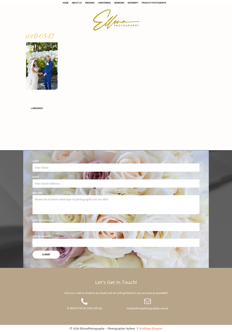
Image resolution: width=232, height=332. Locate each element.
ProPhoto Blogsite (150, 328)
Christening (104, 2)
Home (65, 2)
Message (37, 192)
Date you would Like (43, 220)
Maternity (133, 2)
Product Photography (154, 2)
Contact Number (41, 236)
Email (35, 176)
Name (35, 161)
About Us (77, 2)
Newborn (119, 2)
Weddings (37, 108)
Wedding (90, 2)
